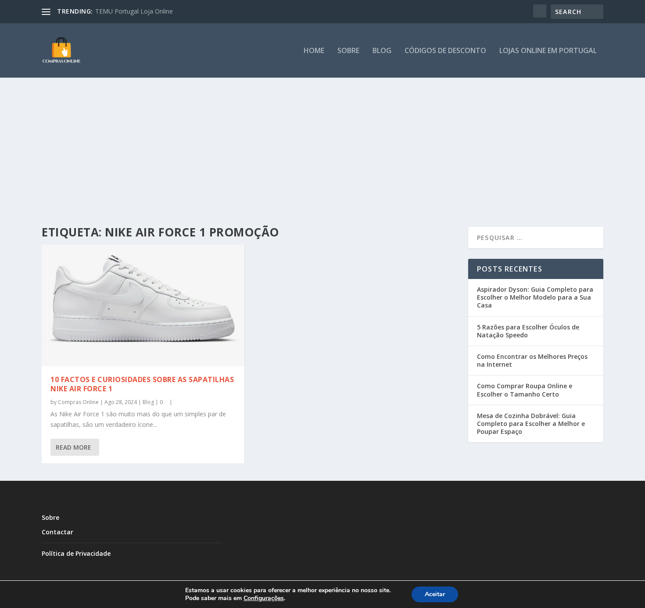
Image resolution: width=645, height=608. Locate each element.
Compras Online (78, 402)
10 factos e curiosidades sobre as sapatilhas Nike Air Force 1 (142, 384)
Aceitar (435, 594)
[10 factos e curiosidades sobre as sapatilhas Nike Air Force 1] (143, 305)
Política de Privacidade (76, 553)
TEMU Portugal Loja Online (134, 11)
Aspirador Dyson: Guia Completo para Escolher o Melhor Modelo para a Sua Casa (535, 297)
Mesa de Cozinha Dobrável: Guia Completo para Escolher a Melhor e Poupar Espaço (531, 423)
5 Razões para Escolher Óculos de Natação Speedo (528, 331)
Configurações (264, 598)
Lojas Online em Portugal (548, 51)
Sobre (348, 51)
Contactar (57, 532)
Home (314, 51)
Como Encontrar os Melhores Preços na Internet (532, 360)
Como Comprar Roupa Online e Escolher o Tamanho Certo (524, 390)
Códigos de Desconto (445, 51)
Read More (73, 447)
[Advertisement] (322, 143)
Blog (382, 51)
